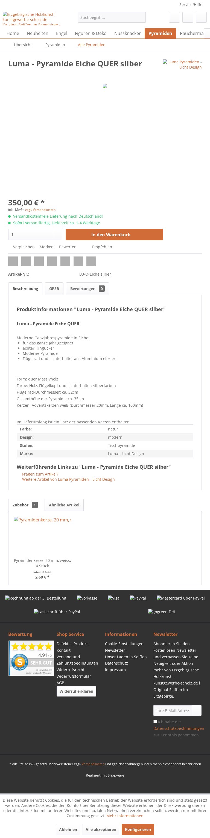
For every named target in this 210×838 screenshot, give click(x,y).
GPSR (54, 288)
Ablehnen (68, 829)
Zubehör (24, 504)
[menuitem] (112, 17)
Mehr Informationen (125, 815)
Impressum (115, 669)
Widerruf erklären (76, 691)
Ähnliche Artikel (64, 504)
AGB (60, 682)
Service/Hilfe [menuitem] (190, 4)
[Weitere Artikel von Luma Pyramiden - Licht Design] (182, 68)
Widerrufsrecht (70, 669)
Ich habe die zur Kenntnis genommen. (178, 728)
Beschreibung (25, 288)
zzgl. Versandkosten (40, 209)
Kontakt (64, 650)
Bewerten (68, 246)
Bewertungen (86, 288)
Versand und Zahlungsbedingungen (77, 660)
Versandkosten (93, 764)
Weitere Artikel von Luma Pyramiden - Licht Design (68, 479)
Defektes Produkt (72, 643)
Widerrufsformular (74, 676)
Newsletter (115, 650)
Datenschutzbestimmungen (178, 728)
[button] (13, 261)
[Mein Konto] (187, 17)
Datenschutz (116, 663)
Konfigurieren (138, 829)
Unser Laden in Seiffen (126, 656)
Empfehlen (101, 246)
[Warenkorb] (201, 17)
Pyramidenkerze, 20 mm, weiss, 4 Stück (42, 563)
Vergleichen (23, 246)
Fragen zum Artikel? (39, 474)
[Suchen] (141, 17)
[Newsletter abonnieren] (197, 710)
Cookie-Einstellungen (124, 643)
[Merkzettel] (174, 17)
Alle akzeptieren (101, 829)
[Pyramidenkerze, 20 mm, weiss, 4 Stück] (42, 536)
